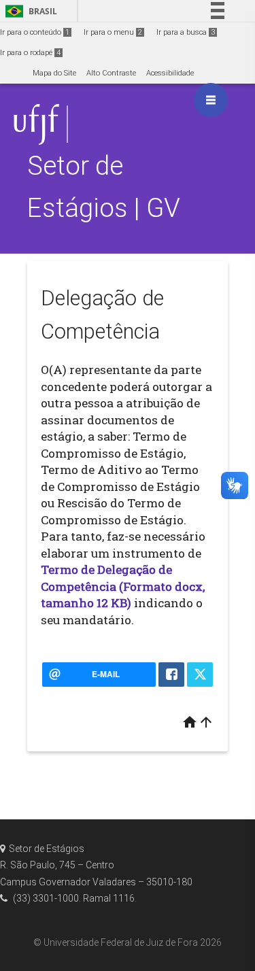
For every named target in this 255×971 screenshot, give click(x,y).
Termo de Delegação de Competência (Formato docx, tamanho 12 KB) (123, 586)
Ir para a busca (185, 32)
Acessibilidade (170, 73)
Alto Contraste (111, 73)
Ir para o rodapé (30, 52)
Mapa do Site (54, 73)
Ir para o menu (113, 32)
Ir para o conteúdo (34, 32)
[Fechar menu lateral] (211, 100)
